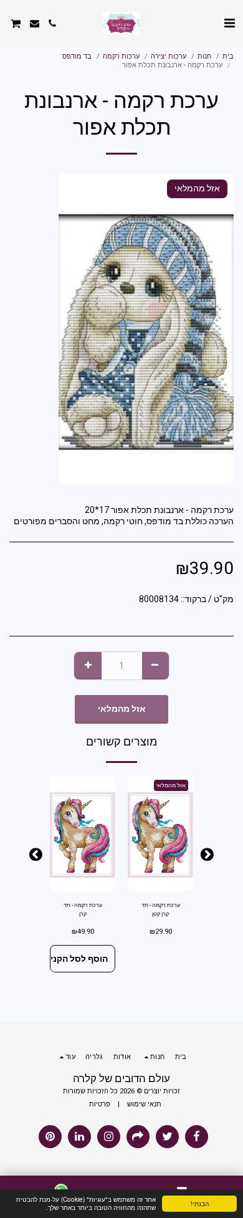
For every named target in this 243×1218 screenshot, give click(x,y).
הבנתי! (200, 1203)
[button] (229, 23)
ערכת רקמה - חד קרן (83, 909)
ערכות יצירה (168, 56)
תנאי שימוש (144, 1104)
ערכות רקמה (121, 56)
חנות (204, 56)
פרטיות (99, 1104)
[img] (160, 833)
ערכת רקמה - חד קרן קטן (160, 909)
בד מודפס (77, 56)
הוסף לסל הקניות (79, 959)
